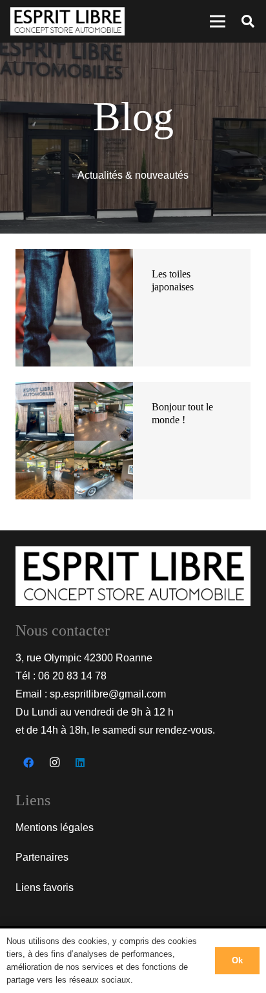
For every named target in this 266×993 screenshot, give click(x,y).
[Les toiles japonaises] (74, 257)
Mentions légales (54, 827)
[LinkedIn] (80, 763)
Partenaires (41, 857)
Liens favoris (44, 887)
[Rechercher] (248, 21)
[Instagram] (54, 763)
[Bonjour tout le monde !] (74, 390)
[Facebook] (28, 763)
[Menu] (217, 21)
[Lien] (67, 21)
